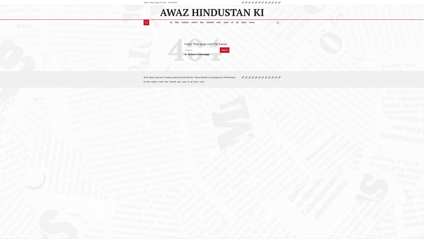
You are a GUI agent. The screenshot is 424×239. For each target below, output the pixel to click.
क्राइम (226, 22)
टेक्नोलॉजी (210, 22)
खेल (237, 22)
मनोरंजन (194, 22)
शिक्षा (202, 22)
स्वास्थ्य (252, 22)
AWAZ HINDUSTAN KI (212, 12)
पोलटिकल (185, 22)
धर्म (232, 22)
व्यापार (218, 22)
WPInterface (229, 77)
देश (171, 22)
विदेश (177, 22)
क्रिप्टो (244, 22)
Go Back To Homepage (198, 54)
